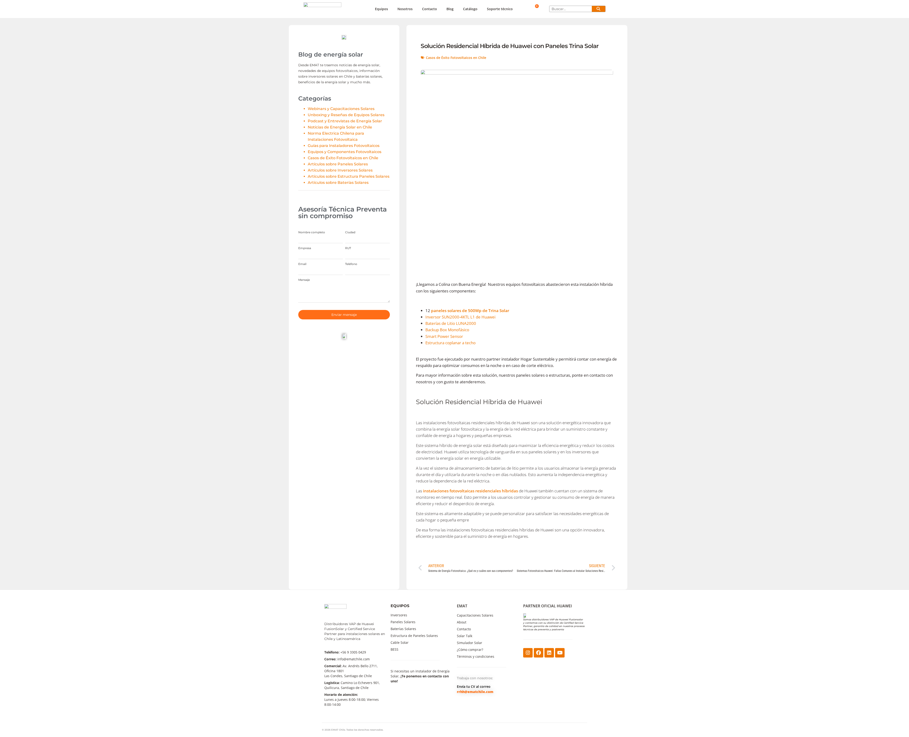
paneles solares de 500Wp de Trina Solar (470, 310)
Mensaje (304, 279)
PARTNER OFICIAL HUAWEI (547, 606)
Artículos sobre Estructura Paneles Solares (348, 176)
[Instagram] (528, 653)
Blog (450, 9)
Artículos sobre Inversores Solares (340, 170)
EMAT (462, 606)
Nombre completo (311, 232)
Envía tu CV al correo (473, 686)
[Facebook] (538, 653)
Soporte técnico (500, 9)
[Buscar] (598, 9)
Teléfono (351, 264)
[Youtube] (560, 653)
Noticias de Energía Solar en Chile (340, 127)
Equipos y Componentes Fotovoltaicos (344, 152)
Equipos (381, 9)
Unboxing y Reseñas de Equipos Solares (346, 115)
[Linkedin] (549, 653)
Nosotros (405, 9)
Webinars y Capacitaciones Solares (341, 108)
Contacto (429, 9)
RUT (348, 248)
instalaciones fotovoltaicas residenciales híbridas (470, 491)
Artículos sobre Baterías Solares (338, 182)
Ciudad (350, 232)
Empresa (304, 248)
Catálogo (470, 9)
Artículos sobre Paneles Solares (338, 164)
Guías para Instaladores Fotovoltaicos (343, 145)
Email (302, 264)
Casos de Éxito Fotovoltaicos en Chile (343, 158)
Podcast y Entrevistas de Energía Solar (345, 121)
